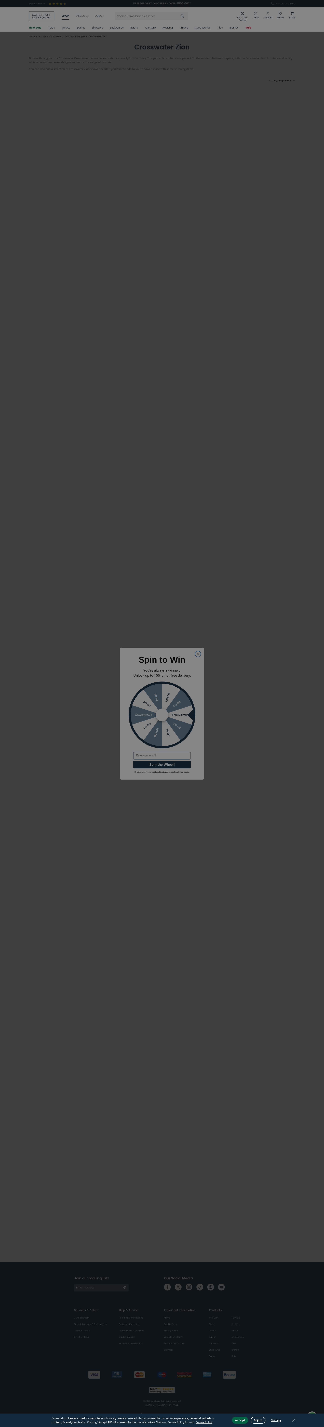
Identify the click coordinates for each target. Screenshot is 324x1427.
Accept (240, 1420)
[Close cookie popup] (293, 1420)
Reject (258, 1420)
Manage (276, 1420)
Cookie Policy (204, 1422)
